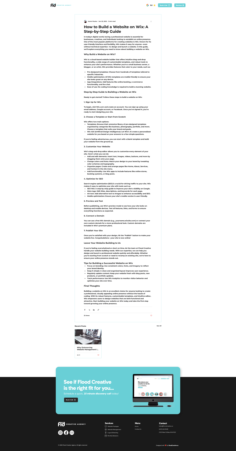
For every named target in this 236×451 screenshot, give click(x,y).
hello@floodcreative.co (166, 426)
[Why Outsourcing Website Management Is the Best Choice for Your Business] (88, 336)
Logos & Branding (113, 432)
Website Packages (113, 426)
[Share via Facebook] (85, 310)
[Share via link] (98, 310)
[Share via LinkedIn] (94, 310)
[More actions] (151, 21)
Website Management (114, 429)
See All (159, 326)
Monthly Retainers (113, 436)
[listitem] (115, 426)
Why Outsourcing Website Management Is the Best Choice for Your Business (87, 349)
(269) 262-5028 (163, 429)
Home (136, 426)
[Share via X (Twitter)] (89, 310)
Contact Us (138, 429)
